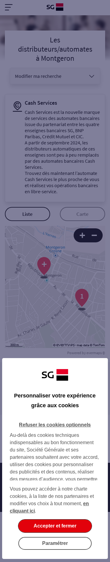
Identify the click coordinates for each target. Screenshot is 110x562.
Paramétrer (55, 543)
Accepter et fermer (55, 525)
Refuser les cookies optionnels (55, 424)
